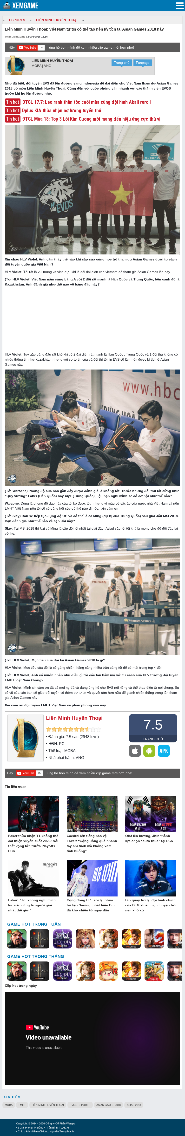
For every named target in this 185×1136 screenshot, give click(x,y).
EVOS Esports (80, 1105)
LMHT (22, 1105)
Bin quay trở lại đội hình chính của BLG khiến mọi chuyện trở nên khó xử (150, 905)
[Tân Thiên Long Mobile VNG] (131, 939)
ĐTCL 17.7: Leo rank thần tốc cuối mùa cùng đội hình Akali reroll (86, 102)
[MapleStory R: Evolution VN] (108, 971)
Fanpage (143, 63)
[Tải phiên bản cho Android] (149, 751)
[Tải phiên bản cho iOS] (135, 751)
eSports (17, 20)
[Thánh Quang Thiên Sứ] (85, 939)
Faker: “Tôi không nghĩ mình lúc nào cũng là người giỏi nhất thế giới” (32, 905)
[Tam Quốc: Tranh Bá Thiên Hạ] (16, 939)
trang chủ (153, 739)
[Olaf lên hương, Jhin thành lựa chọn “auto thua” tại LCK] (150, 814)
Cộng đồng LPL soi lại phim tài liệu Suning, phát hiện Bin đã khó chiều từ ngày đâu (91, 905)
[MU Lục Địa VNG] (62, 939)
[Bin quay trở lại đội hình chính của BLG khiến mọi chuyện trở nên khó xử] (150, 879)
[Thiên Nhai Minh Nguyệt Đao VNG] (108, 939)
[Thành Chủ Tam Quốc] (154, 971)
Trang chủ (121, 63)
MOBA (9, 1105)
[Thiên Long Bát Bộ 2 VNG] (154, 939)
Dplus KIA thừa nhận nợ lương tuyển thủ (61, 110)
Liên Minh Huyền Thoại (57, 20)
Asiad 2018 (134, 1105)
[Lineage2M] (39, 939)
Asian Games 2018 (108, 1105)
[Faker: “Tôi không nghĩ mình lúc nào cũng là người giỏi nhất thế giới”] (33, 879)
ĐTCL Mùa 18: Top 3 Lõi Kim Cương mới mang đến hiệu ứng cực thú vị (91, 119)
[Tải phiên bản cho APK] (164, 751)
